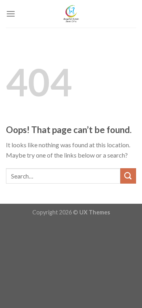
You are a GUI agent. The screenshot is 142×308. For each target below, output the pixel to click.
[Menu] (10, 13)
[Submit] (128, 176)
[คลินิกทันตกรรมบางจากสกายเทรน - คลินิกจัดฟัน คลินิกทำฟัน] (71, 14)
